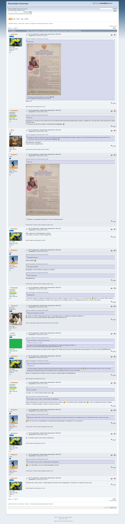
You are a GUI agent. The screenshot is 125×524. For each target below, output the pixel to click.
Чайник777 (14, 306)
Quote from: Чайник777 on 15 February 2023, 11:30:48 (37, 337)
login (21, 8)
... (13, 28)
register (25, 8)
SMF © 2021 (62, 517)
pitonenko (14, 34)
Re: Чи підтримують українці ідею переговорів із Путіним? (45, 34)
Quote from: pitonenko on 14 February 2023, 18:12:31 (37, 254)
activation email (20, 10)
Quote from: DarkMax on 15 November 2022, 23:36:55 (37, 310)
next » (115, 26)
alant (12, 130)
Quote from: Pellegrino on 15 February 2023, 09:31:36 (37, 292)
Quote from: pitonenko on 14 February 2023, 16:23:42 (37, 115)
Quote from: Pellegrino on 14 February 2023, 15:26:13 (37, 38)
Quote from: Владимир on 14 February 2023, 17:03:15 (37, 134)
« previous (111, 26)
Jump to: (106, 507)
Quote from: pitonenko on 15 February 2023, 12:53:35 (37, 387)
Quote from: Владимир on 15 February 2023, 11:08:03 (37, 360)
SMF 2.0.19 (56, 517)
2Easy (13, 333)
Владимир (14, 110)
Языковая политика (18, 3)
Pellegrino (14, 154)
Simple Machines (68, 517)
